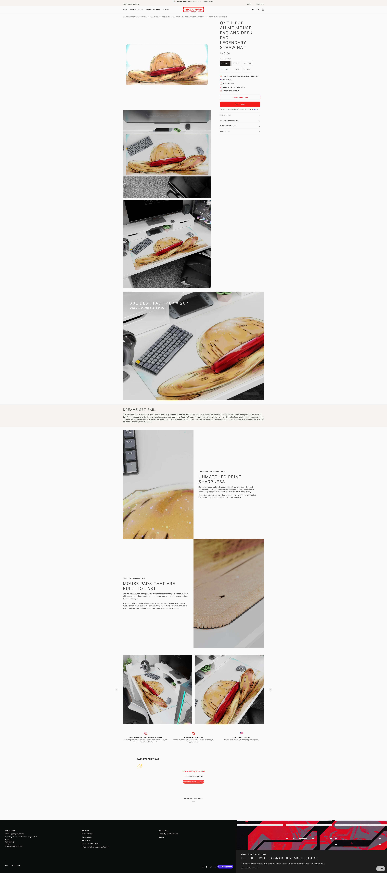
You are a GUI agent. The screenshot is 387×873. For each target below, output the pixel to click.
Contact (161, 837)
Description (225, 115)
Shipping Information (229, 120)
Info (249, 4)
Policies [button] (85, 831)
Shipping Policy (87, 837)
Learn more (208, 1)
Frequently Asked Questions (168, 834)
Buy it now (240, 104)
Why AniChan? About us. (131, 4)
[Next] (270, 690)
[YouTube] (214, 867)
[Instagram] (211, 867)
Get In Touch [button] (10, 831)
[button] (136, 9)
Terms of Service (87, 834)
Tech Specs (225, 131)
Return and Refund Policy (90, 844)
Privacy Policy (86, 840)
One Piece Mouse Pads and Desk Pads (155, 17)
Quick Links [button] (164, 831)
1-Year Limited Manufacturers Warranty (240, 76)
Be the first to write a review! (193, 782)
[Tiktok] (207, 867)
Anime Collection (130, 17)
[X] (203, 867)
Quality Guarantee (228, 126)
